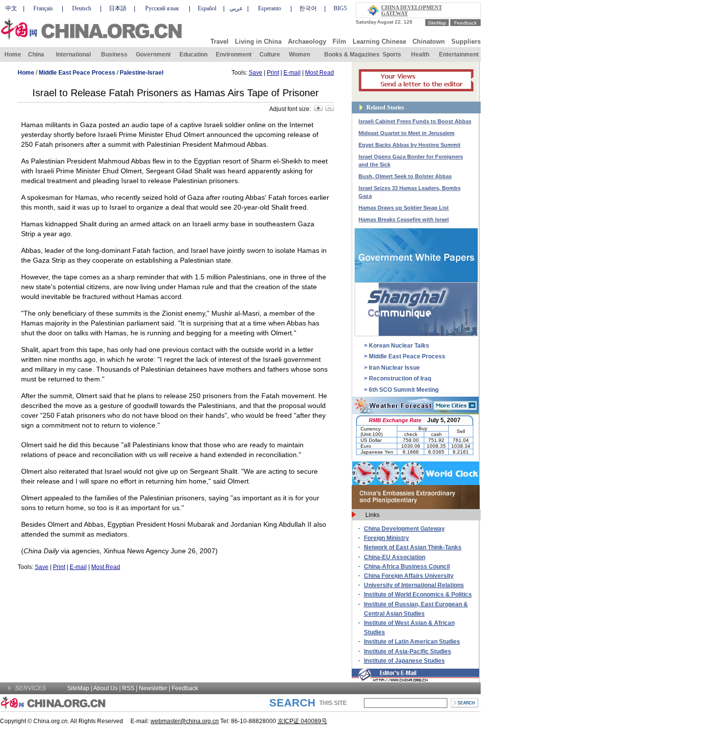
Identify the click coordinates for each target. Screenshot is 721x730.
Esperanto (269, 8)
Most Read (319, 72)
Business (114, 54)
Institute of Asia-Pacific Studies (407, 651)
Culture (269, 54)
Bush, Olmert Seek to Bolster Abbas (405, 176)
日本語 (118, 8)
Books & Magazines (352, 54)
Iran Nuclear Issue (394, 367)
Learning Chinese (379, 41)
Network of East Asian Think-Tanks (413, 547)
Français (43, 8)
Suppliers (466, 41)
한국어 (308, 8)
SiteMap (437, 23)
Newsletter (153, 688)
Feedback (465, 23)
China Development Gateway (404, 528)
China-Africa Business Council (407, 566)
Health (420, 54)
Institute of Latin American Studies (412, 641)
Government (153, 54)
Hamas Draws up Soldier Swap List (404, 208)
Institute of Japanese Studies (404, 660)
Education (193, 54)
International (73, 54)
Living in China (258, 41)
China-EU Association (394, 557)
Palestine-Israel (141, 72)
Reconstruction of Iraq (400, 378)
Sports (392, 54)
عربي (236, 8)
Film (339, 41)
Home (12, 54)
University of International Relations (414, 585)
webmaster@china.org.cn (185, 721)
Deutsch (81, 8)
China (36, 54)
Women (299, 54)
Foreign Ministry (386, 538)
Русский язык (162, 8)
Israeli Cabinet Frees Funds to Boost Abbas (415, 121)
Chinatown (428, 41)
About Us (105, 688)
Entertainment (459, 54)
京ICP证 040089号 (302, 721)
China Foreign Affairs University (409, 575)
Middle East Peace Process (77, 72)
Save (255, 72)
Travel (219, 41)
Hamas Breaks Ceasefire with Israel (404, 219)
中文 (11, 8)
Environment (234, 54)
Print (273, 72)
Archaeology (307, 41)
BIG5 (340, 8)
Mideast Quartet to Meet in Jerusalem (407, 133)
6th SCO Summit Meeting (403, 389)
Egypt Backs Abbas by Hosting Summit (410, 145)
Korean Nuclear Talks (399, 345)
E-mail (292, 72)
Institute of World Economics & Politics (418, 594)
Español (207, 8)
